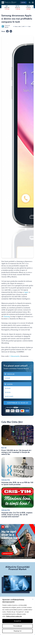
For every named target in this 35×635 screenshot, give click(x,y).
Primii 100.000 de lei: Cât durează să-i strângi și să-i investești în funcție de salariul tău (16, 452)
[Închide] (33, 599)
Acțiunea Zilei (5, 480)
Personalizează (17, 626)
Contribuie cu (17, 403)
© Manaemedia (14, 356)
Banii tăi (3, 448)
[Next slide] (32, 7)
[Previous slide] (2, 7)
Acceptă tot (17, 621)
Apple (26, 292)
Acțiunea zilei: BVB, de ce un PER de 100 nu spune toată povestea (17, 483)
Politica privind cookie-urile (14, 616)
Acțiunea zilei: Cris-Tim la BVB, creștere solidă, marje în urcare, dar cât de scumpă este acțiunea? (16, 515)
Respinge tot (17, 631)
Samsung (7, 316)
